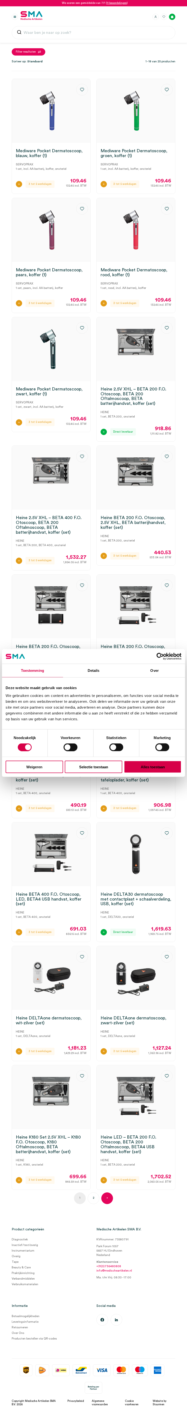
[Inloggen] (155, 17)
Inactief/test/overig (25, 1245)
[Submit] (19, 33)
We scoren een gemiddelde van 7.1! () (95, 3)
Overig (16, 1256)
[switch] (70, 747)
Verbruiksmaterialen (25, 1284)
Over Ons (18, 1332)
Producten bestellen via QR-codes (34, 1338)
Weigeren (34, 767)
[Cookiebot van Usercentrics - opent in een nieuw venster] (160, 656)
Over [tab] (154, 670)
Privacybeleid (75, 1401)
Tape (15, 1261)
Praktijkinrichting (23, 1273)
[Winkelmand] (172, 17)
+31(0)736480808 (108, 1266)
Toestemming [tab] (32, 670)
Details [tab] (94, 670)
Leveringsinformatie (25, 1321)
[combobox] (93, 32)
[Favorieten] (164, 17)
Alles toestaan (153, 767)
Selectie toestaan (93, 767)
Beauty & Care (21, 1267)
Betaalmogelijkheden (25, 1316)
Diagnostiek (20, 1239)
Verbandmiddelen (23, 1278)
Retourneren (20, 1327)
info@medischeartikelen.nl (114, 1270)
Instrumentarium (23, 1250)
